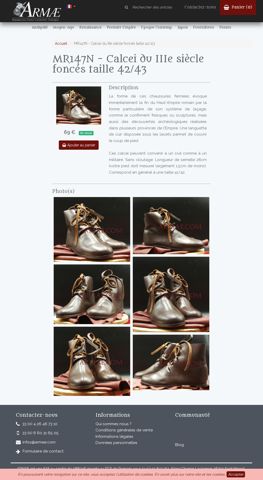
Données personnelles (116, 442)
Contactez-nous (200, 7)
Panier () (241, 7)
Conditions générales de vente (124, 430)
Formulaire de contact (43, 451)
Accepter (235, 474)
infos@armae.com (39, 442)
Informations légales (114, 436)
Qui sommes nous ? (114, 424)
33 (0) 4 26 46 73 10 (40, 424)
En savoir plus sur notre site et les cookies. (190, 474)
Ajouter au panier (80, 145)
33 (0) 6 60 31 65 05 (40, 433)
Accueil (61, 43)
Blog (179, 444)
